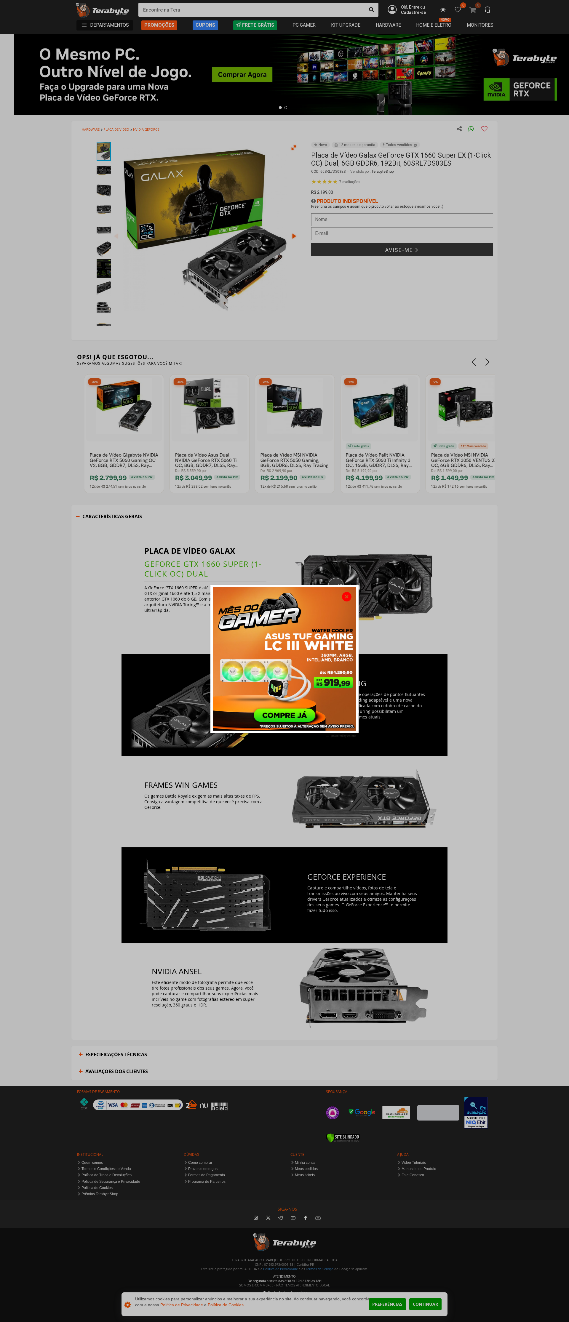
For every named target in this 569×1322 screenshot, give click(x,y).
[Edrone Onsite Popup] (284, 661)
